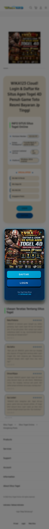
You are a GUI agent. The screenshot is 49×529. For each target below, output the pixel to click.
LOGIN (24, 283)
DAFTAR (24, 274)
